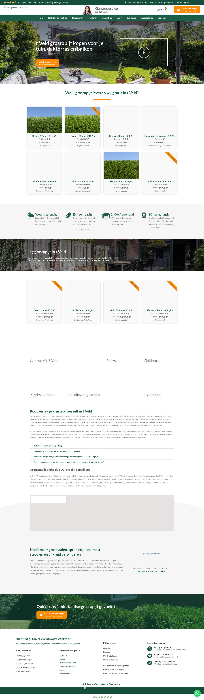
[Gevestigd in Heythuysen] (149, 663)
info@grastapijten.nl (162, 647)
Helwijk (63, 659)
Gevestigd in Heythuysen (164, 661)
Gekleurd (131, 17)
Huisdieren (77, 17)
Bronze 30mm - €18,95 (83, 136)
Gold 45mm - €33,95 (121, 310)
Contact (161, 17)
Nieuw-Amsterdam (67, 666)
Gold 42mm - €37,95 (44, 310)
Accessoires (147, 17)
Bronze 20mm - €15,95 (44, 136)
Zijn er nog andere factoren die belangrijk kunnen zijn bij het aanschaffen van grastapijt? (69, 462)
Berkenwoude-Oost (68, 663)
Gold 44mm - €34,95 (83, 310)
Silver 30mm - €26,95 (44, 181)
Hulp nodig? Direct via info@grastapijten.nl (44, 639)
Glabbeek (63, 656)
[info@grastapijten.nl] (149, 648)
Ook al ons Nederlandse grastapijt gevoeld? (75, 606)
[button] (144, 52)
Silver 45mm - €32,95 (159, 181)
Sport (119, 17)
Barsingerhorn (65, 673)
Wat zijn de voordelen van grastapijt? (48, 446)
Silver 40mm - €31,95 (121, 181)
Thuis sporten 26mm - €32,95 (159, 136)
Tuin (41, 17)
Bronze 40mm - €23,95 (121, 136)
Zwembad (107, 17)
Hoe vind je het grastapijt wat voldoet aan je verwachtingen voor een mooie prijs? (66, 457)
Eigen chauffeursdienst (164, 654)
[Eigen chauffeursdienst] (149, 655)
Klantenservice (106, 9)
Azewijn (63, 670)
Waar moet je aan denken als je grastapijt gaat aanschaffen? (57, 451)
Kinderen (92, 17)
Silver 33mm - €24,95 (82, 181)
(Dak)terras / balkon (58, 17)
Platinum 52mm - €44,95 (160, 310)
